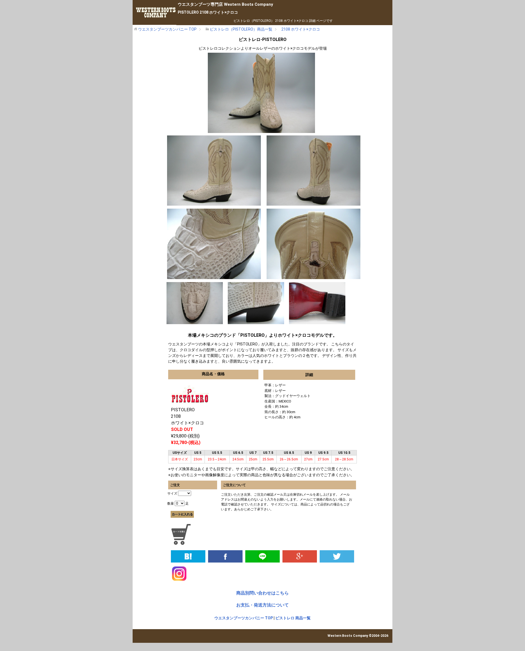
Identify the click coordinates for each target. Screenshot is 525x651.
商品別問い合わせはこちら (262, 593)
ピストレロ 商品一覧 (293, 618)
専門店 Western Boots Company (225, 4)
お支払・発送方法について (262, 605)
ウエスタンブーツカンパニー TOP (243, 618)
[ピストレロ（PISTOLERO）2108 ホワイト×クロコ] (188, 556)
